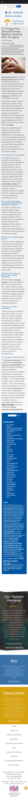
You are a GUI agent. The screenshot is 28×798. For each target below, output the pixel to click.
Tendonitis (9, 488)
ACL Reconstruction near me (13, 47)
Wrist (8, 497)
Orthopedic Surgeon (12, 470)
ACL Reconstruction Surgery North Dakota (13, 48)
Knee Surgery (10, 465)
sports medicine (13, 558)
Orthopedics (10, 472)
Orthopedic (8, 531)
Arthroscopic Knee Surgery (14, 428)
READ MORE (14, 681)
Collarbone (9, 437)
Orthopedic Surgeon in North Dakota (12, 546)
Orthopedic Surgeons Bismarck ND (13, 550)
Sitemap (14, 756)
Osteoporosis (10, 474)
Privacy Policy (14, 765)
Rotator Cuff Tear (20, 552)
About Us (14, 730)
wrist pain (6, 565)
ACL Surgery (7, 40)
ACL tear (10, 125)
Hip (7, 452)
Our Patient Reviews (14, 598)
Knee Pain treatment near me (13, 525)
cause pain (6, 96)
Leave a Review (15, 644)
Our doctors (17, 388)
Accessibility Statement (14, 761)
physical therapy (9, 553)
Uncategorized (10, 495)
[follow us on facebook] (6, 13)
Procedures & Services (14, 743)
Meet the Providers (14, 735)
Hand (8, 447)
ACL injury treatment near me (12, 46)
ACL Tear (5, 505)
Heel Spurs (9, 451)
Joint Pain (9, 460)
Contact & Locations (14, 752)
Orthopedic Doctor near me (11, 539)
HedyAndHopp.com (14, 796)
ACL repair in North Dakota (9, 51)
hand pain (17, 511)
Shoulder (9, 481)
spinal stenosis (10, 482)
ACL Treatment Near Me (17, 54)
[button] (26, 788)
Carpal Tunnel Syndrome (13, 435)
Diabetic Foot (10, 440)
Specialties (14, 739)
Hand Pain (9, 449)
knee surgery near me (14, 529)
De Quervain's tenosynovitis (14, 438)
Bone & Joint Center (13, 360)
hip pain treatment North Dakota (12, 520)
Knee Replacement (12, 463)
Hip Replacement (11, 458)
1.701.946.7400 (18, 12)
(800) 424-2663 (8, 405)
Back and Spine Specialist (13, 430)
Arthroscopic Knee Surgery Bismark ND (16, 506)
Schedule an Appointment (14, 16)
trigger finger (10, 493)
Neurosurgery (10, 468)
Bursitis (8, 433)
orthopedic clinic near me (16, 535)
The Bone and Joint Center (17, 564)
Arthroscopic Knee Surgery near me (14, 510)
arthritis (10, 505)
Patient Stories (14, 693)
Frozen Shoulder (11, 444)
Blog (14, 660)
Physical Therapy (11, 475)
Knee (7, 461)
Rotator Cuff (10, 477)
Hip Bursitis (9, 456)
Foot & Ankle (10, 442)
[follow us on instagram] (9, 13)
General (8, 445)
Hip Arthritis (10, 454)
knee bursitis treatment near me (17, 523)
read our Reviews (14, 648)
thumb (8, 491)
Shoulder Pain (13, 554)
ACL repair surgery (9, 77)
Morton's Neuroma (12, 467)
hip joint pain (7, 518)
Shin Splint (9, 479)
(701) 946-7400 (16, 776)
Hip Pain (13, 518)
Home (14, 726)
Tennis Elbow (10, 490)
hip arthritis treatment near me (15, 517)
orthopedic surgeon (9, 184)
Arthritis (8, 426)
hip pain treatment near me (12, 519)
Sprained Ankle (10, 486)
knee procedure (8, 79)
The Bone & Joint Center (13, 561)
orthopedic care (18, 531)
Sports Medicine (11, 484)
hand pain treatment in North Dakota (13, 511)
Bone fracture (10, 431)
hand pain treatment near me (12, 514)
